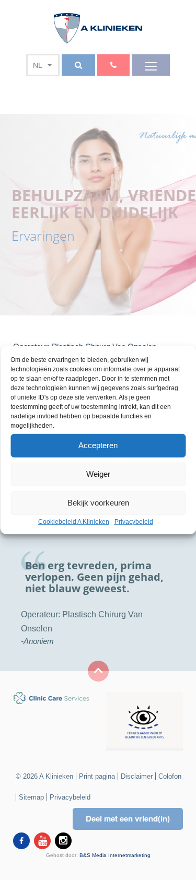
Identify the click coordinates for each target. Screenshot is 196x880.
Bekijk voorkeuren (98, 502)
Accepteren (98, 445)
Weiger (98, 474)
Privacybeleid (133, 521)
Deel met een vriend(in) (128, 818)
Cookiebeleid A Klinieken (73, 521)
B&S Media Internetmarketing (115, 855)
